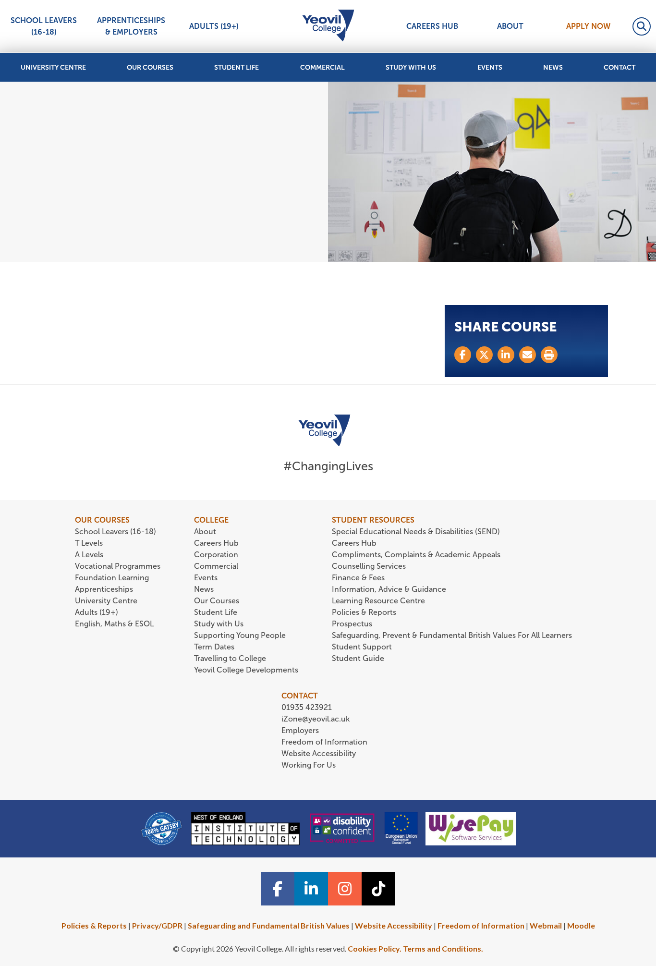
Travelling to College (230, 658)
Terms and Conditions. (443, 948)
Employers (300, 730)
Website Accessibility (318, 753)
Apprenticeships (104, 589)
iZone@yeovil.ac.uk (315, 718)
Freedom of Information (324, 741)
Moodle (581, 925)
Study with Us (411, 67)
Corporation (216, 554)
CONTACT (299, 695)
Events (489, 67)
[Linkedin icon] (311, 888)
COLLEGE (211, 520)
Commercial (322, 67)
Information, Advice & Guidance (389, 589)
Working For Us (308, 765)
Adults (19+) (214, 26)
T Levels (89, 543)
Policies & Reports (364, 612)
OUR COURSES (102, 520)
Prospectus (352, 623)
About (510, 26)
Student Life (236, 67)
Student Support (362, 646)
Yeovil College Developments (246, 669)
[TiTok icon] (378, 888)
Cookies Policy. (374, 948)
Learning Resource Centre (378, 600)
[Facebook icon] (277, 888)
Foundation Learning (112, 577)
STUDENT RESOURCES (373, 520)
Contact (619, 67)
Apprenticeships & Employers (131, 26)
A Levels (89, 554)
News (553, 67)
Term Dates (214, 646)
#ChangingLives (328, 466)
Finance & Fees (358, 577)
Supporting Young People (240, 635)
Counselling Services (369, 566)
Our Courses (150, 67)
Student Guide (358, 658)
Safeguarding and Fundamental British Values (269, 925)
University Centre (53, 67)
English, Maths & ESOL (115, 623)
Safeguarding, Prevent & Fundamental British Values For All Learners (453, 635)
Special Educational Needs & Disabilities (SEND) (416, 531)
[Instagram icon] (345, 888)
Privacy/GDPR (157, 925)
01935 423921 (306, 707)
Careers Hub (432, 26)
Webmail (546, 925)
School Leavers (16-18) (44, 26)
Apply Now (588, 26)
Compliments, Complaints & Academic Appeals (416, 554)
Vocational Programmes (117, 566)
